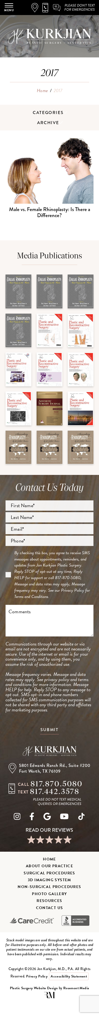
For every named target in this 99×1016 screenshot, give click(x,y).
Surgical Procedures (49, 873)
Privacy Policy (72, 590)
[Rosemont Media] (49, 997)
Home (42, 90)
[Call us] (47, 7)
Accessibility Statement (69, 976)
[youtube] (64, 817)
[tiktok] (81, 817)
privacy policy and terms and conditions (47, 682)
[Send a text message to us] (57, 7)
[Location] (36, 7)
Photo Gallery (49, 894)
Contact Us (49, 908)
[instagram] (17, 817)
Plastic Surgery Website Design (34, 988)
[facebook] (31, 817)
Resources (49, 901)
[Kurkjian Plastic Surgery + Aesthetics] (49, 751)
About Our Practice (49, 866)
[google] (47, 817)
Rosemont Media (76, 988)
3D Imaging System (49, 880)
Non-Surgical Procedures (49, 887)
